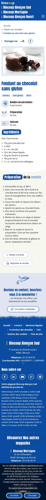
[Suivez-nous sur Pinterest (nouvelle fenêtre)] (40, 377)
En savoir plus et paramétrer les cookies (23, 489)
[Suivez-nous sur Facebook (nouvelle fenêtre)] (5, 377)
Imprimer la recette (19, 263)
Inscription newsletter (24, 309)
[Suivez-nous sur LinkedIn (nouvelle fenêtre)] (13, 377)
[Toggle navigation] (43, 17)
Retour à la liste (16, 255)
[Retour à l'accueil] (12, 3)
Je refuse (14, 495)
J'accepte (32, 495)
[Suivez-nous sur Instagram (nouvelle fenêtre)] (31, 377)
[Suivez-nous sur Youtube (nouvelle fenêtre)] (22, 377)
